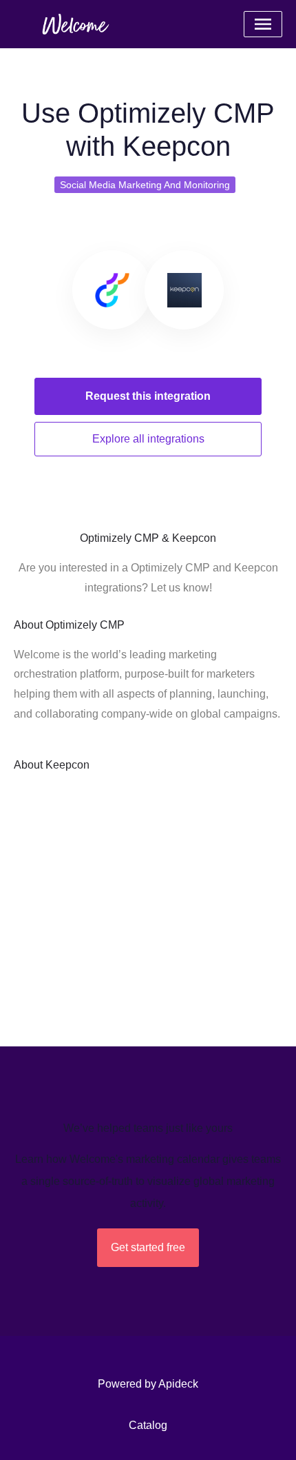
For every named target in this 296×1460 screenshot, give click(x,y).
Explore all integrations (148, 439)
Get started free (148, 1247)
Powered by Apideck (148, 1384)
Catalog (148, 1425)
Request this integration (148, 396)
